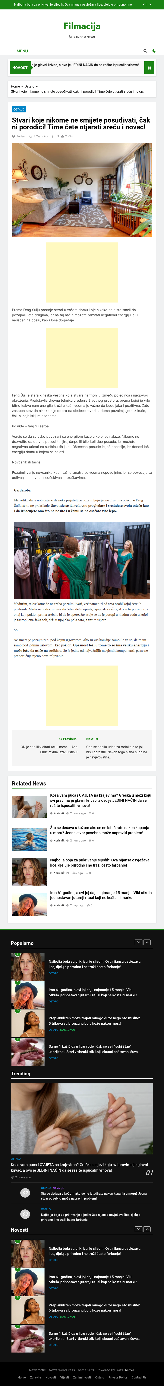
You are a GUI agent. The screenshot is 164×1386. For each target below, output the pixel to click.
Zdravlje (58, 1188)
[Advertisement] (82, 272)
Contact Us (139, 1377)
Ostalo (18, 109)
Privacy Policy (117, 1377)
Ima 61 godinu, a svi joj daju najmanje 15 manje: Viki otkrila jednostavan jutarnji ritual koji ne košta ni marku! (75, 4)
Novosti (50, 1377)
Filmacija (82, 25)
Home (22, 1377)
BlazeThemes (125, 1370)
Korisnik (21, 136)
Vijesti (64, 1377)
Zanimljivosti (68, 1001)
